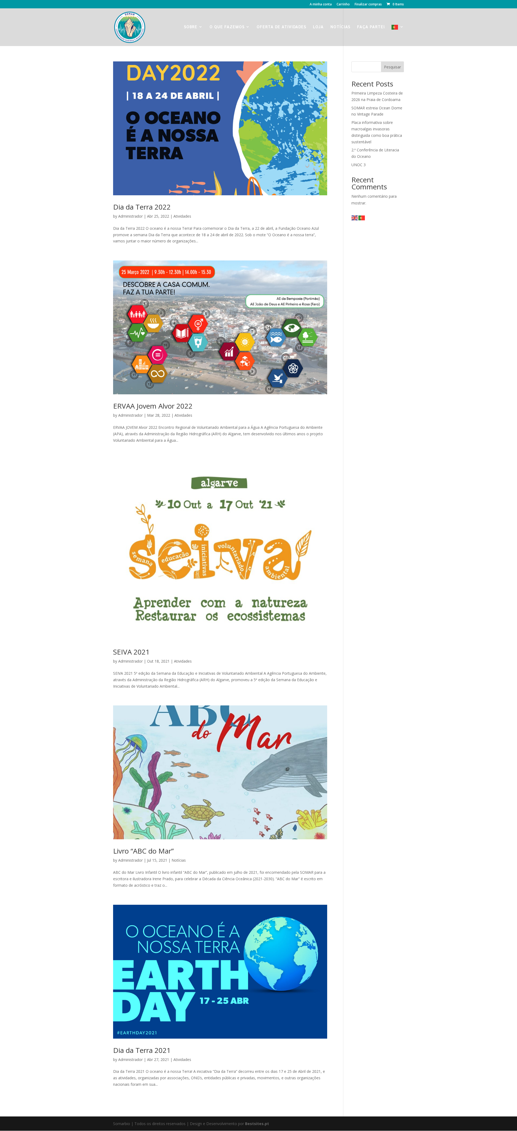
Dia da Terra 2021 (142, 1050)
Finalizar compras (368, 4)
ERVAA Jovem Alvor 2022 (153, 406)
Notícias (340, 27)
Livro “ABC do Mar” (143, 851)
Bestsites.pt (257, 1123)
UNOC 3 (358, 164)
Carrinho (343, 4)
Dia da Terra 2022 (142, 207)
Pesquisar (392, 66)
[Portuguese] (398, 35)
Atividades (182, 216)
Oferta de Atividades (281, 27)
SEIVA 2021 (131, 652)
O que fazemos (226, 27)
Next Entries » (315, 1106)
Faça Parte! (371, 27)
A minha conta (321, 4)
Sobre (190, 27)
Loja (318, 27)
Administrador (130, 216)
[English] (354, 217)
